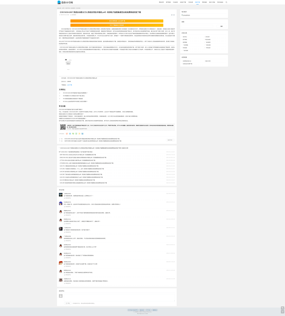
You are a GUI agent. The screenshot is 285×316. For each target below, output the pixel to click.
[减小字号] (174, 15)
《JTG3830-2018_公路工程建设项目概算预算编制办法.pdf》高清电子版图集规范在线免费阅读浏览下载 (86, 163)
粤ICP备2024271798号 (142, 313)
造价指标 (186, 50)
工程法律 (190, 2)
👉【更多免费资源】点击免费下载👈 (117, 21)
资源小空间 (207, 61)
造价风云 (185, 36)
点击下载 (69, 85)
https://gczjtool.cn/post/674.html (79, 128)
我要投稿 (155, 310)
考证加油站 (220, 2)
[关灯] (282, 311)
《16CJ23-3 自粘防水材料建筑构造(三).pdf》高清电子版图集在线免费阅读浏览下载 (81, 177)
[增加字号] (172, 15)
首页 (63, 8)
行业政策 (175, 2)
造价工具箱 (212, 2)
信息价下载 (183, 2)
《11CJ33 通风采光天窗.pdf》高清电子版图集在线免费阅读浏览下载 (77, 180)
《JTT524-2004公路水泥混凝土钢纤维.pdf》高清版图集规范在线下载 (77, 160)
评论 (69, 303)
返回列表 (170, 140)
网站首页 (161, 2)
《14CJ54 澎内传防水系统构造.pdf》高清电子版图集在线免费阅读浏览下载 (79, 171)
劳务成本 (208, 47)
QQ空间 (79, 133)
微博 (67, 133)
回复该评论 (68, 198)
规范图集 (185, 42)
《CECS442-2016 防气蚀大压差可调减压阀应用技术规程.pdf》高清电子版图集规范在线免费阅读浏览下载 (91, 138)
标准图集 (186, 45)
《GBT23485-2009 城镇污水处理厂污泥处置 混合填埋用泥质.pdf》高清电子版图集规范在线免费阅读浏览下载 (92, 141)
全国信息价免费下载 (187, 63)
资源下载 (197, 2)
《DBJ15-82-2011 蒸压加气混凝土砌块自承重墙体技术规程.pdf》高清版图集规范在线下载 (82, 157)
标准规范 (73, 8)
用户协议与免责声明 (133, 310)
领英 (82, 133)
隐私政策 (142, 310)
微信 (73, 133)
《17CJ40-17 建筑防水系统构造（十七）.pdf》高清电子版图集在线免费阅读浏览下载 (81, 168)
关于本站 (148, 310)
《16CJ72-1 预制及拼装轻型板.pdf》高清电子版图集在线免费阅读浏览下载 (78, 166)
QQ (70, 133)
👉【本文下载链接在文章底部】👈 (117, 25)
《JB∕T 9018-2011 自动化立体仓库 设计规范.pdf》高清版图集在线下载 (77, 154)
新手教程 (168, 2)
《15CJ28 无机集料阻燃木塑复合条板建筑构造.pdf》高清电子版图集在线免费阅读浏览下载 (83, 183)
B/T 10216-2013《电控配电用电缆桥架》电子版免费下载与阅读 (75, 152)
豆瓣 (76, 133)
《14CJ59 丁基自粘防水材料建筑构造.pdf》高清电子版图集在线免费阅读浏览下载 (80, 174)
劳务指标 (204, 2)
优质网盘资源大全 (187, 61)
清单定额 (208, 45)
